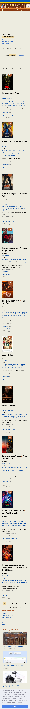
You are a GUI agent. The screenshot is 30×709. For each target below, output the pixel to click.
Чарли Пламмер (11, 206)
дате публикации (9, 37)
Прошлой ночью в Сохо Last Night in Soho (13, 511)
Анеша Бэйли (19, 418)
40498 (4, 486)
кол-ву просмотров (7, 43)
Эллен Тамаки (5, 153)
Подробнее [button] (19, 702)
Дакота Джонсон (11, 580)
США (16, 115)
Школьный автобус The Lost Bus (13, 302)
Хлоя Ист (16, 414)
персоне (21, 55)
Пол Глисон (23, 367)
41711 (4, 431)
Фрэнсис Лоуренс (6, 201)
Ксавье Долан (23, 582)
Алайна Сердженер (11, 155)
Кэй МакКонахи (5, 315)
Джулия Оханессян (20, 105)
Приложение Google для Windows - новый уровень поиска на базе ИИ (13, 666)
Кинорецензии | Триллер (15, 10)
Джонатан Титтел (16, 366)
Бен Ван (17, 206)
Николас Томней (6, 463)
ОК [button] (15, 706)
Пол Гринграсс (5, 308)
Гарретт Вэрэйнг (23, 205)
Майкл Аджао (17, 525)
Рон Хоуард (4, 360)
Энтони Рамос (20, 261)
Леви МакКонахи (24, 314)
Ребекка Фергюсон (13, 259)
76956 (4, 597)
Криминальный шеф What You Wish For (14, 457)
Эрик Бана (20, 102)
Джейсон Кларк (24, 262)
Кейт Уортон (21, 315)
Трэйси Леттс (13, 261)
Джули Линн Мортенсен (10, 416)
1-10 (20, 68)
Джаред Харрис (5, 261)
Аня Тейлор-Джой (15, 521)
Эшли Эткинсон (5, 314)
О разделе (5, 613)
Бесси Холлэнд (17, 103)
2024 (10, 379)
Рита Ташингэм (18, 523)
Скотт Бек (4, 410)
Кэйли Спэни (8, 582)
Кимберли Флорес (14, 314)
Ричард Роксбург (16, 367)
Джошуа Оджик (10, 208)
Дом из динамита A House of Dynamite (14, 249)
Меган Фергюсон (13, 153)
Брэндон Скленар (22, 150)
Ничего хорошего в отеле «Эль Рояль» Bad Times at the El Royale (14, 567)
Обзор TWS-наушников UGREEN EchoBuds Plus (12, 686)
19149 (4, 223)
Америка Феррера (16, 312)
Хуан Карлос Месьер (11, 469)
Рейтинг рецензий (7, 617)
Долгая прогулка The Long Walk (15, 194)
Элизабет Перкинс (13, 152)
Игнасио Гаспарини (6, 367)
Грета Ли (17, 262)
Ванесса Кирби (18, 364)
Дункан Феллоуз (11, 105)
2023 (10, 484)
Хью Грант (4, 414)
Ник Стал (4, 467)
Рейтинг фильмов (6, 619)
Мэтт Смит (23, 521)
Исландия (20, 115)
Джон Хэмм (12, 578)
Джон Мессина (13, 315)
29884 (4, 330)
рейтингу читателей (7, 41)
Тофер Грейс (21, 414)
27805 (4, 276)
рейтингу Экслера (7, 39)
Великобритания (10, 538)
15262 (4, 117)
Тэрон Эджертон (13, 102)
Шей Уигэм (19, 580)
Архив (3, 624)
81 (10, 668)
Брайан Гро (20, 469)
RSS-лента (4, 623)
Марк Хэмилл (18, 208)
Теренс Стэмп (5, 523)
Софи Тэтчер (10, 414)
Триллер (5, 115)
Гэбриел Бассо (22, 259)
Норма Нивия (17, 470)
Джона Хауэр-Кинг (10, 262)
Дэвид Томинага (10, 470)
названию (12, 55)
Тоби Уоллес (24, 366)
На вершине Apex (10, 93)
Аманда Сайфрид (13, 150)
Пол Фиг (4, 146)
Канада (8, 115)
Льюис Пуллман (16, 582)
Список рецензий (6, 621)
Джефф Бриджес (20, 578)
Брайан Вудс (10, 410)
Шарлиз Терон (5, 102)
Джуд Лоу (4, 364)
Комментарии (7, 112)
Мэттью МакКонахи (6, 312)
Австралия (12, 115)
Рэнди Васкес (19, 467)
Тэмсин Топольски (10, 467)
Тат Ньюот (4, 206)
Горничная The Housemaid (14, 141)
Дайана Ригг (12, 523)
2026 (23, 115)
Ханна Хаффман (12, 418)
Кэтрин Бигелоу (5, 255)
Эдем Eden (7, 355)
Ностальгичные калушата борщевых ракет (13, 647)
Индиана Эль (5, 152)
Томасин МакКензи (6, 521)
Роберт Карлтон (9, 103)
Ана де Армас (10, 364)
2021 (16, 538)
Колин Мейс (11, 525)
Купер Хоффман (6, 205)
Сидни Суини (5, 150)
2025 (10, 167)
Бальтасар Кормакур (7, 98)
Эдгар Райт (4, 518)
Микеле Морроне (22, 152)
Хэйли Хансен (19, 416)
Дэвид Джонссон (14, 205)
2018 (10, 595)
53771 (4, 540)
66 (14, 648)
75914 (4, 381)
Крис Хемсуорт (5, 578)
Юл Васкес (24, 312)
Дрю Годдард (5, 575)
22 (19, 687)
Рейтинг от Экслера (7, 615)
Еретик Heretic (9, 405)
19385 (4, 169)
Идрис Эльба (5, 259)
